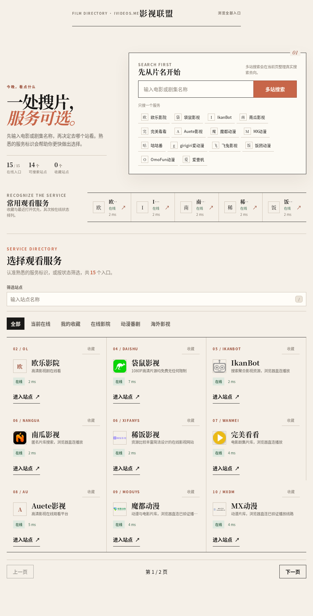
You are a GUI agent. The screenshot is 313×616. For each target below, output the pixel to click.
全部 (15, 323)
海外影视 (160, 323)
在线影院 (100, 323)
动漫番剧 (130, 323)
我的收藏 (70, 323)
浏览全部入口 (229, 12)
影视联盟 (156, 13)
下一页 (292, 571)
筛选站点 (15, 287)
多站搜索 (275, 89)
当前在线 (40, 323)
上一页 (20, 571)
